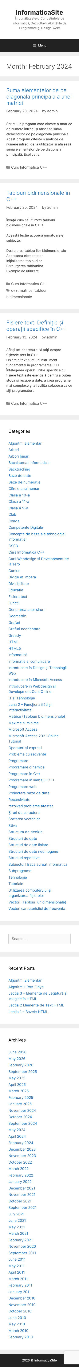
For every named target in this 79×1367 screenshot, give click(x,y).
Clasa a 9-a (18, 508)
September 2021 (22, 1207)
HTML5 (14, 648)
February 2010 (20, 1337)
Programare (18, 761)
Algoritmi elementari (25, 443)
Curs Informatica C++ (29, 167)
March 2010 (18, 1331)
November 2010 (22, 1305)
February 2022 (20, 1175)
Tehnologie (17, 877)
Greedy (14, 635)
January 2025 (20, 1104)
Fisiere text (17, 597)
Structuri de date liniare (28, 845)
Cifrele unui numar (23, 488)
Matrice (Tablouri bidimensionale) (36, 716)
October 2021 (19, 1201)
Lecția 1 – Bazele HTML (28, 1012)
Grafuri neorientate (24, 629)
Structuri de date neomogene (33, 851)
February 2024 (20, 1143)
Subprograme (19, 871)
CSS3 (13, 546)
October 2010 (20, 1311)
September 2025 (22, 1072)
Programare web (22, 787)
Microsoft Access (22, 729)
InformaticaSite (39, 12)
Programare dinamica (26, 767)
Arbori (13, 450)
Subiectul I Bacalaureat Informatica (37, 864)
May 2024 (16, 1130)
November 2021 (21, 1194)
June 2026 (17, 1052)
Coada (14, 521)
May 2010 (16, 1324)
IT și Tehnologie (21, 698)
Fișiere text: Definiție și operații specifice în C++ (36, 325)
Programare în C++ (24, 774)
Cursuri (14, 571)
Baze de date (19, 476)
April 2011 (16, 1272)
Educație (15, 590)
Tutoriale (15, 884)
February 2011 (20, 1285)
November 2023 (22, 1156)
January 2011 (19, 1292)
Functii (13, 603)
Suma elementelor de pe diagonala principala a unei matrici (39, 96)
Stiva (12, 825)
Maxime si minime (23, 723)
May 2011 (16, 1266)
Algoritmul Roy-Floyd (26, 987)
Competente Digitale (25, 527)
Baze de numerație (24, 482)
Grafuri (14, 622)
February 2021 (20, 1240)
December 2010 (21, 1298)
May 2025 (16, 1078)
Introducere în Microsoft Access (35, 680)
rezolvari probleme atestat (30, 806)
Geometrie (17, 616)
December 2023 (22, 1149)
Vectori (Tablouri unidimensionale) (37, 902)
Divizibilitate (18, 584)
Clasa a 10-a (19, 495)
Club (12, 514)
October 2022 (20, 1162)
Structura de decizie (25, 832)
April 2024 (17, 1136)
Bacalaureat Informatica (28, 463)
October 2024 (20, 1117)
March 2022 (18, 1169)
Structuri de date (22, 838)
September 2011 (22, 1253)
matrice (26, 290)
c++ (14, 290)
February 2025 (20, 1097)
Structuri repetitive (24, 858)
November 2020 (22, 1246)
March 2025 (18, 1091)
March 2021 (18, 1233)
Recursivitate (19, 800)
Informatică (17, 655)
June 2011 (16, 1259)
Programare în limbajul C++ (31, 780)
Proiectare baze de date (29, 793)
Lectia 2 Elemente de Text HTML (36, 1005)
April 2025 (17, 1084)
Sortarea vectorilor (24, 819)
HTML (13, 642)
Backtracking (19, 469)
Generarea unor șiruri (26, 609)
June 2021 (17, 1220)
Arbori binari (18, 456)
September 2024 (22, 1123)
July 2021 (16, 1214)
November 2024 (22, 1110)
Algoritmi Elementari (25, 980)
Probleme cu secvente (27, 754)
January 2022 (20, 1182)
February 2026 (20, 1065)
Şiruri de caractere (24, 812)
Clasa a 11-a (18, 501)
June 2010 (17, 1318)
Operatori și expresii (25, 748)
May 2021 (16, 1227)
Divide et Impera (22, 577)
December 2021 (21, 1188)
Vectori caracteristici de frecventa (36, 908)
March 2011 (18, 1279)
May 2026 (16, 1059)
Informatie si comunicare (29, 661)
